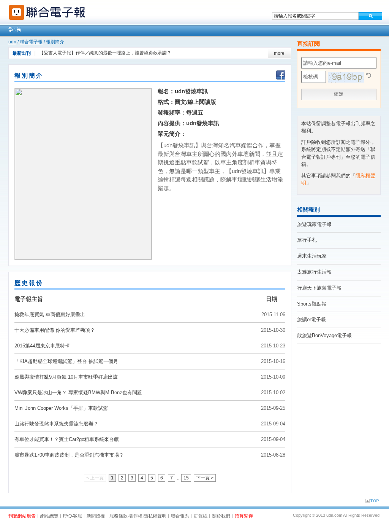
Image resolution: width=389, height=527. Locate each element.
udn (12, 42)
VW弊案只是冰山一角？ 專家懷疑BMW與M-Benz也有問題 (78, 392)
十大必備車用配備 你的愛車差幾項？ (54, 330)
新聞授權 (96, 516)
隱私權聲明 (155, 516)
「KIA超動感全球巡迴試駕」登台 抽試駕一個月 (66, 361)
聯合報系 (180, 516)
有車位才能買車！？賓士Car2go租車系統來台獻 (66, 439)
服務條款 (118, 516)
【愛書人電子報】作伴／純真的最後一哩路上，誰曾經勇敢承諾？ (105, 53)
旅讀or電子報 (311, 319)
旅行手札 (307, 240)
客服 (77, 516)
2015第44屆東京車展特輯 (42, 346)
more (279, 53)
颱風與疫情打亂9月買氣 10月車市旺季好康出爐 (66, 377)
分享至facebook (280, 75)
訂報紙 (200, 516)
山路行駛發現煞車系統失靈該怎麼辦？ (56, 424)
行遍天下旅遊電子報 (319, 288)
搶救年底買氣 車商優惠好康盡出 (49, 314)
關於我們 (221, 516)
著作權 (135, 516)
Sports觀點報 (311, 304)
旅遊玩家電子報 (314, 224)
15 (186, 478)
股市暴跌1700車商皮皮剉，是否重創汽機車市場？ (69, 455)
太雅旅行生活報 (314, 272)
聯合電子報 (31, 42)
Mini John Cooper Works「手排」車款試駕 (61, 408)
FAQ (67, 516)
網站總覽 (49, 516)
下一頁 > (204, 478)
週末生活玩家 (312, 256)
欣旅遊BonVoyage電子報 (324, 335)
